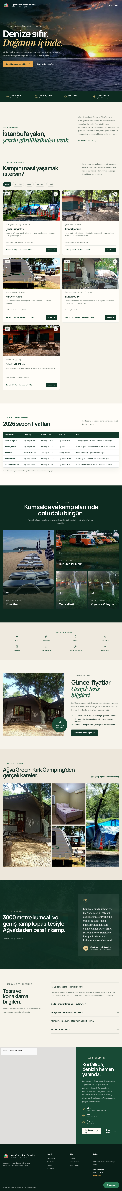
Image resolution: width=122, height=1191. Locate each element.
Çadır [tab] (29, 184)
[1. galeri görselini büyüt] (27, 825)
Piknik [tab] (50, 184)
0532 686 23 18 (98, 1169)
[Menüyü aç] (116, 5)
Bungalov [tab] (18, 184)
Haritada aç (89, 1131)
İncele (50, 250)
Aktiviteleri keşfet (45, 64)
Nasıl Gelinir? (74, 1162)
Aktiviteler (50, 1168)
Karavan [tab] (40, 184)
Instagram (97, 1175)
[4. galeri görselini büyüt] (102, 825)
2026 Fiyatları (74, 1165)
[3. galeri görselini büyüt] (68, 846)
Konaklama (50, 1162)
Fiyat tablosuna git (83, 732)
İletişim (72, 1158)
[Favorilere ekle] (56, 194)
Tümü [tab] (7, 184)
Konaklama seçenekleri (16, 64)
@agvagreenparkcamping (107, 776)
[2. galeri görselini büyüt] (68, 804)
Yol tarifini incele (85, 141)
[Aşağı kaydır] (116, 84)
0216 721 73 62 (98, 1172)
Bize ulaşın (108, 1131)
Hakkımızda (51, 1158)
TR (109, 5)
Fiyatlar (49, 1165)
